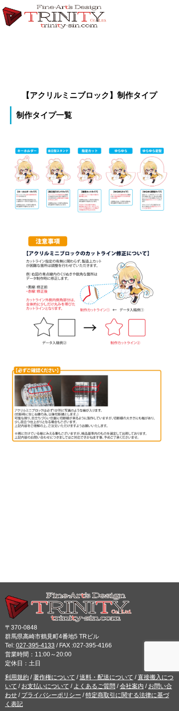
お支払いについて (45, 686)
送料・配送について (106, 677)
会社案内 (132, 686)
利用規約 (17, 677)
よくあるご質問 (94, 686)
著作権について (54, 677)
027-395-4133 (35, 645)
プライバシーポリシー (51, 695)
